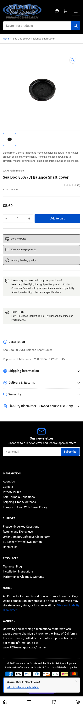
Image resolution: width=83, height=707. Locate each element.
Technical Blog (12, 566)
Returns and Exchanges (18, 531)
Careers (8, 486)
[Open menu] (76, 11)
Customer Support (21, 288)
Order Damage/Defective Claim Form (26, 537)
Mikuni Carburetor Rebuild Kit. (23, 687)
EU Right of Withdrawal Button (22, 542)
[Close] (76, 681)
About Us (9, 481)
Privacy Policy (12, 491)
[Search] (75, 26)
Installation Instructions (18, 571)
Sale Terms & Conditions (19, 497)
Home (6, 38)
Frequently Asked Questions (21, 526)
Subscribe (70, 451)
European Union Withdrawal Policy (25, 507)
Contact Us (10, 547)
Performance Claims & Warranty (23, 576)
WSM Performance (13, 170)
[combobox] (41, 25)
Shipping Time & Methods (19, 502)
